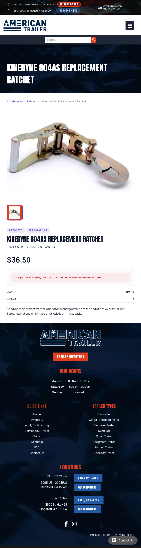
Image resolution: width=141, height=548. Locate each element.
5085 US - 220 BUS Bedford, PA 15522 (33, 4)
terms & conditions (99, 535)
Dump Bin (104, 431)
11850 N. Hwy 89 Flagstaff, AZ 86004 (32, 10)
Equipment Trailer (104, 442)
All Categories (15, 101)
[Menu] (130, 25)
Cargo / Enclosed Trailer (104, 420)
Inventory (37, 420)
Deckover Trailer (104, 425)
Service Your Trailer (37, 431)
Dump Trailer (104, 436)
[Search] (93, 40)
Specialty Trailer (104, 453)
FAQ (37, 447)
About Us (37, 442)
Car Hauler (104, 414)
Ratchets (32, 101)
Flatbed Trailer (104, 447)
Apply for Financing (37, 425)
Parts (37, 436)
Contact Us (37, 453)
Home (37, 414)
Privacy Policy (124, 535)
